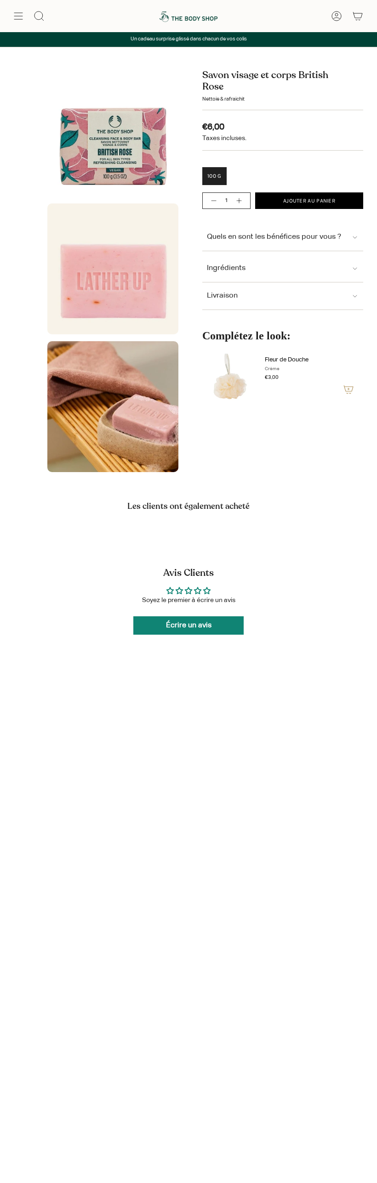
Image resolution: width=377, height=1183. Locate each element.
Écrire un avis (188, 625)
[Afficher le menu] (18, 16)
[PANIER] (357, 16)
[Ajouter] (348, 389)
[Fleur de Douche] (229, 376)
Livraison (222, 295)
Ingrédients (226, 268)
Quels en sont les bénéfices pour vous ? (274, 237)
